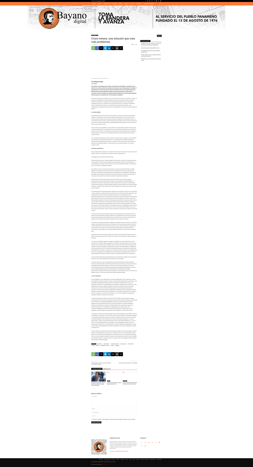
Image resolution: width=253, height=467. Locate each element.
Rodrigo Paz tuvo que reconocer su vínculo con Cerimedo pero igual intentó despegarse (98, 384)
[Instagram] (148, 1)
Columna (117, 459)
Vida (130, 459)
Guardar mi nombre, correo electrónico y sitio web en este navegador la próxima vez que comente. (114, 419)
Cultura (108, 380)
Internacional (107, 3)
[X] (159, 1)
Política (126, 3)
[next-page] (94, 388)
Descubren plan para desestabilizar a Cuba (150, 48)
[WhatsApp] (93, 48)
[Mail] (152, 1)
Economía (115, 3)
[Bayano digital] (126, 18)
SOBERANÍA (117, 345)
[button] (160, 3)
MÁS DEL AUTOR (106, 368)
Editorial (133, 459)
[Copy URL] (121, 48)
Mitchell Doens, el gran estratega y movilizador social (151, 59)
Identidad (122, 459)
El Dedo (137, 459)
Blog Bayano (159, 459)
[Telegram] (156, 1)
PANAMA (112, 345)
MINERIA (97, 345)
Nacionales (125, 380)
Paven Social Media (105, 464)
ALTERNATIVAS (99, 343)
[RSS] (154, 1)
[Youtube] (161, 1)
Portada (94, 3)
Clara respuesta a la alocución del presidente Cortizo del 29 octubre (101, 363)
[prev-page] (92, 388)
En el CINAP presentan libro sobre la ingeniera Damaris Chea (150, 51)
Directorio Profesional (149, 3)
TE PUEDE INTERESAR (97, 368)
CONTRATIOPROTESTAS (115, 343)
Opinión (120, 3)
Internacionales (107, 459)
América (93, 380)
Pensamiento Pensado (144, 459)
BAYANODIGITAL (106, 343)
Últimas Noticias (153, 459)
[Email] (113, 48)
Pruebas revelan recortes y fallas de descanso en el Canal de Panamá (151, 55)
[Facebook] (145, 1)
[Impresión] (117, 48)
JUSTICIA (93, 345)
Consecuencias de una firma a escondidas (128, 363)
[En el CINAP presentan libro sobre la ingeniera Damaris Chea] (114, 377)
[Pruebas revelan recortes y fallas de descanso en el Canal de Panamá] (130, 377)
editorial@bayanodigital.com (122, 451)
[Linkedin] (150, 1)
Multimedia (138, 3)
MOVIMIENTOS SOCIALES (105, 345)
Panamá (99, 3)
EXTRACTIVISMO (130, 343)
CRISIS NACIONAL (123, 343)
